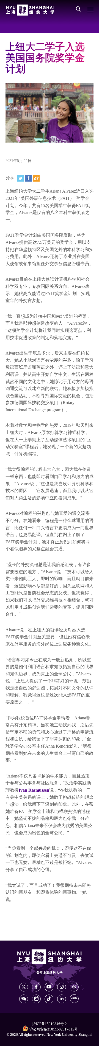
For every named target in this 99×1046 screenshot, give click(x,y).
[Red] (74, 998)
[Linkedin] (61, 999)
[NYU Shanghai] (30, 10)
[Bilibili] (36, 999)
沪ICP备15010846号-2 (49, 1024)
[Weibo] (36, 178)
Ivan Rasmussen (34, 790)
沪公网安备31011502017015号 (53, 1029)
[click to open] (90, 10)
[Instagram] (61, 987)
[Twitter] (20, 178)
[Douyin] (49, 999)
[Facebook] (28, 178)
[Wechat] (23, 999)
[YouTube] (49, 987)
